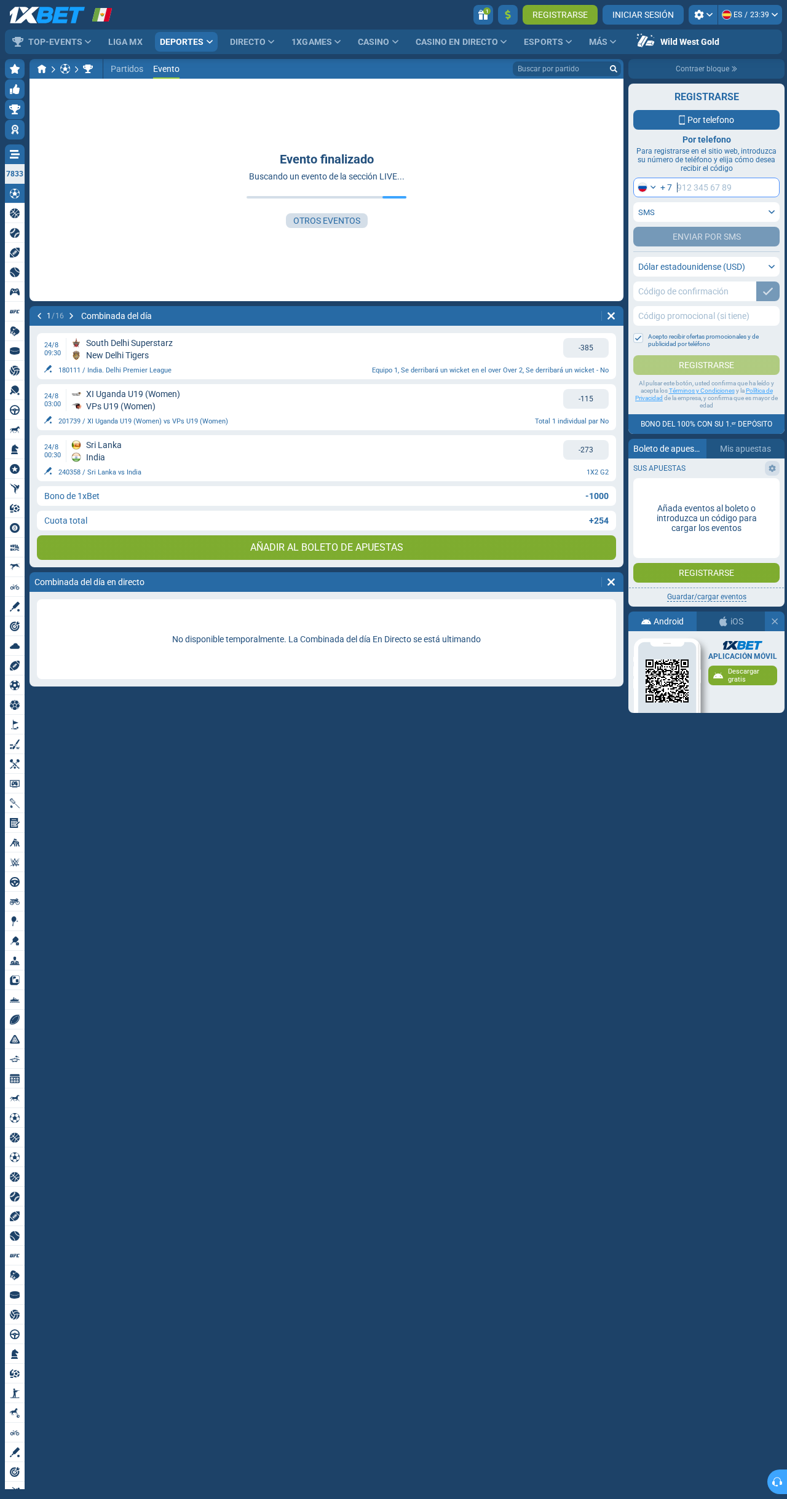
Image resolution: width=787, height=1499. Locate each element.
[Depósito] (508, 15)
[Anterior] (39, 316)
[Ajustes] (703, 15)
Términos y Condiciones (702, 390)
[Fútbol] (65, 69)
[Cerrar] (775, 621)
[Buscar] (613, 68)
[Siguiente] (71, 316)
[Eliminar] (611, 316)
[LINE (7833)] (41, 69)
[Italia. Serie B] (88, 69)
